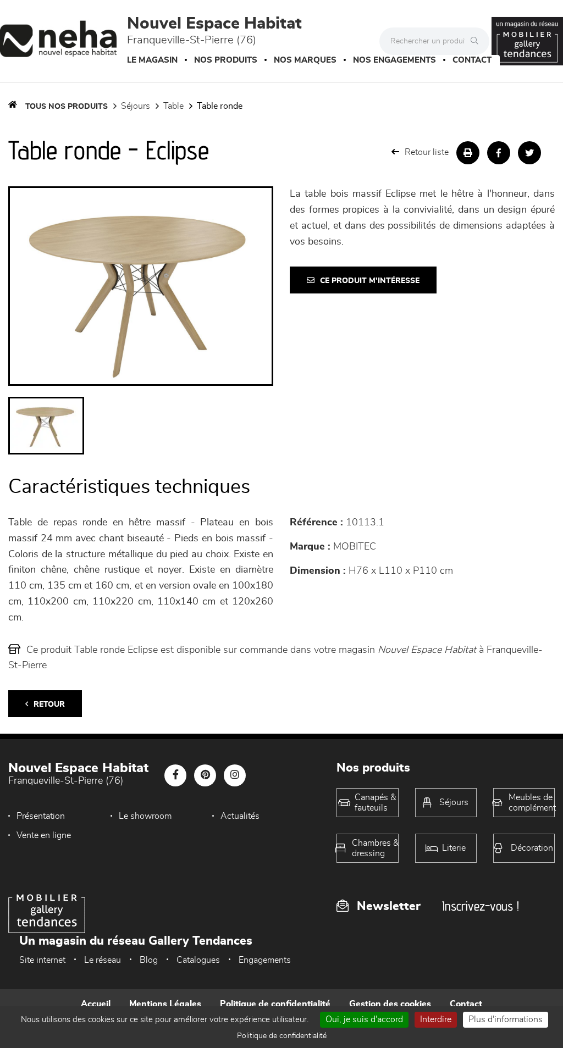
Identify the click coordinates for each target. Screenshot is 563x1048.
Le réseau (102, 960)
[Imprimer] (467, 152)
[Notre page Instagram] (235, 775)
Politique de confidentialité (275, 1004)
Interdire (435, 1019)
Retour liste (427, 152)
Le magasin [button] (152, 60)
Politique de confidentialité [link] (282, 1036)
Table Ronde (219, 106)
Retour (49, 704)
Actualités (240, 816)
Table (173, 106)
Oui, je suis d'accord (364, 1019)
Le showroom (145, 816)
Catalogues (198, 960)
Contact (472, 60)
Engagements (265, 960)
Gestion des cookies (390, 1004)
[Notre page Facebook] (175, 775)
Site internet (42, 960)
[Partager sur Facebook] (498, 152)
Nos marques (305, 60)
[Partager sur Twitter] (529, 152)
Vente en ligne (43, 835)
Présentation (40, 816)
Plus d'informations (505, 1019)
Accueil (96, 1004)
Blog (149, 960)
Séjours (135, 106)
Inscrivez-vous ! (480, 906)
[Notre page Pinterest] (205, 775)
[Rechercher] (477, 41)
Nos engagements (394, 60)
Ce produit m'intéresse (370, 281)
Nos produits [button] (225, 60)
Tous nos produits (66, 106)
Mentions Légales (165, 1004)
